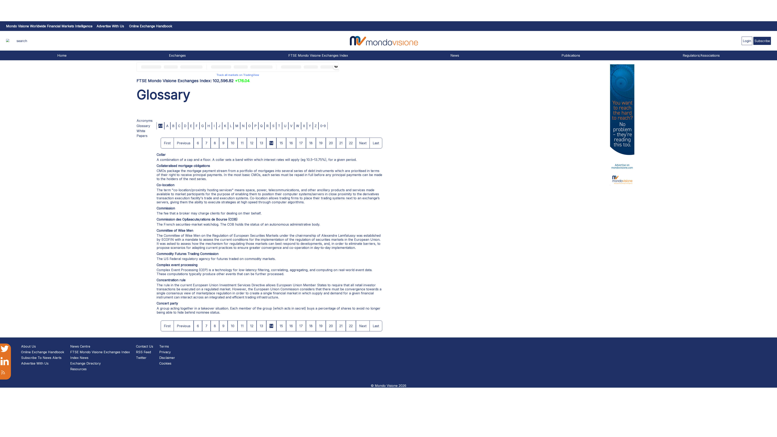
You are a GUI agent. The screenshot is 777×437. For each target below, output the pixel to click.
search (22, 41)
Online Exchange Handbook (150, 26)
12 (251, 143)
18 (311, 143)
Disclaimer (167, 358)
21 (341, 143)
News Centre (80, 346)
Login (747, 41)
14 (271, 143)
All (160, 126)
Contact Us (144, 346)
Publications (571, 55)
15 (281, 143)
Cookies (165, 363)
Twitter (141, 358)
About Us (28, 346)
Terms (164, 346)
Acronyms (145, 121)
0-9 (323, 126)
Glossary (143, 126)
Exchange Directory (85, 363)
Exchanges (177, 55)
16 (291, 143)
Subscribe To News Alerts (41, 358)
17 (301, 143)
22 (351, 143)
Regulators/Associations (701, 55)
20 (331, 143)
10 (232, 143)
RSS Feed (143, 352)
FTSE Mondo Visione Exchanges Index (318, 55)
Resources (78, 369)
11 (242, 143)
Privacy (165, 352)
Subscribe (762, 41)
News (454, 55)
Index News (79, 358)
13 (261, 143)
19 (321, 143)
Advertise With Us (35, 363)
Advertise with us (110, 26)
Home (62, 55)
